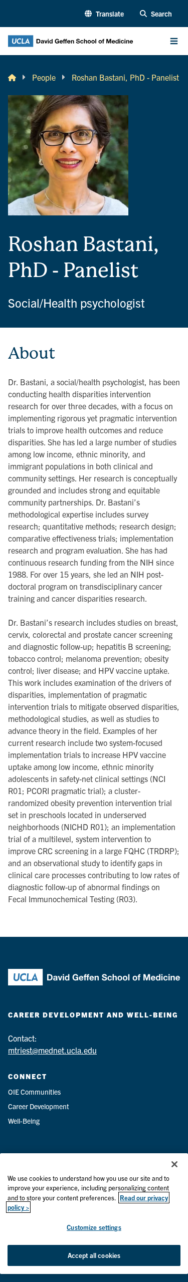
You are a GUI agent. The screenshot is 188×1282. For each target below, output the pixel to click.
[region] (94, 1213)
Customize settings (94, 1227)
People (44, 77)
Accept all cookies (94, 1255)
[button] (104, 14)
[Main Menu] (174, 41)
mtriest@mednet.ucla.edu (52, 1050)
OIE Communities (34, 1091)
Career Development (38, 1106)
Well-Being (24, 1120)
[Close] (174, 1164)
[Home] (12, 77)
